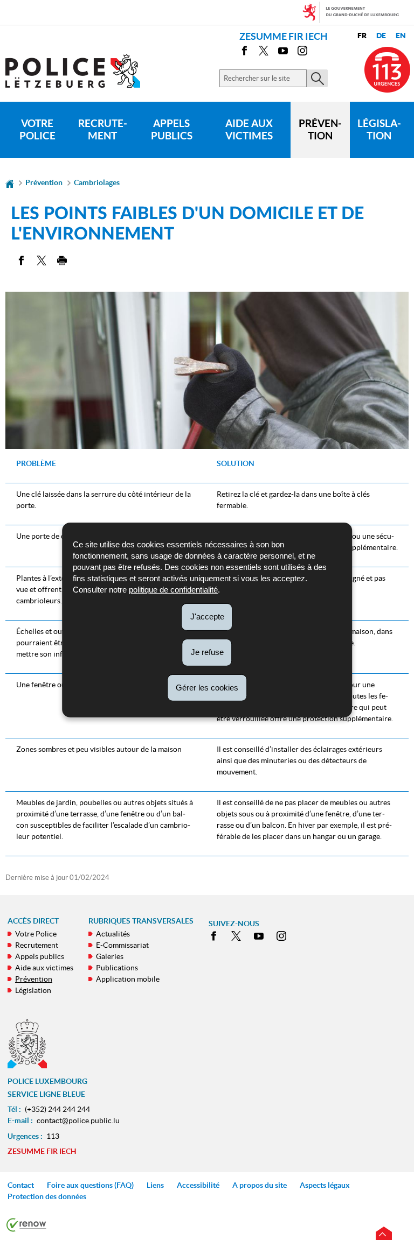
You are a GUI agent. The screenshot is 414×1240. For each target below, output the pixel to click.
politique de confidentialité (173, 589)
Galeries (109, 956)
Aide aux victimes (249, 129)
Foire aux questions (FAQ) (90, 1185)
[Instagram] (302, 52)
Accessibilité (198, 1185)
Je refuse (207, 652)
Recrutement (102, 129)
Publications (117, 967)
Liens (155, 1185)
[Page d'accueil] (9, 182)
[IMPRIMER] (62, 259)
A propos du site (259, 1185)
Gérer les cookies (207, 687)
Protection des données (47, 1196)
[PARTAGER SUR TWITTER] (41, 259)
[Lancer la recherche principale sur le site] (317, 78)
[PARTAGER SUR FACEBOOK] (21, 259)
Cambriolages (97, 182)
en (401, 35)
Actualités (113, 933)
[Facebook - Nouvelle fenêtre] (244, 52)
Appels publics (171, 129)
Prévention (320, 129)
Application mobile (128, 979)
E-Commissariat (122, 945)
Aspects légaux (325, 1185)
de (381, 35)
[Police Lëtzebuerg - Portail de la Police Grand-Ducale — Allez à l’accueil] (79, 71)
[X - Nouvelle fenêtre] (263, 52)
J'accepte (207, 616)
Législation (379, 129)
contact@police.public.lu (78, 1120)
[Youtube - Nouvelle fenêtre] (283, 52)
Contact (21, 1185)
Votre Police (37, 129)
